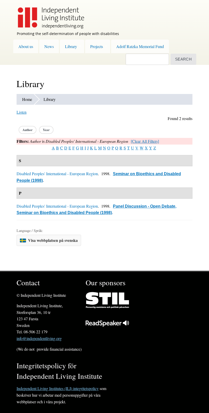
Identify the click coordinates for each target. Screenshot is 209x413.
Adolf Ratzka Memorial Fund (140, 46)
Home (27, 99)
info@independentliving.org (39, 338)
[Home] (48, 14)
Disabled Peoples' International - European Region (57, 173)
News (49, 46)
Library (71, 46)
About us (25, 46)
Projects (96, 46)
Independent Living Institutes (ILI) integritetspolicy (58, 388)
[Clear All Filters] (145, 141)
